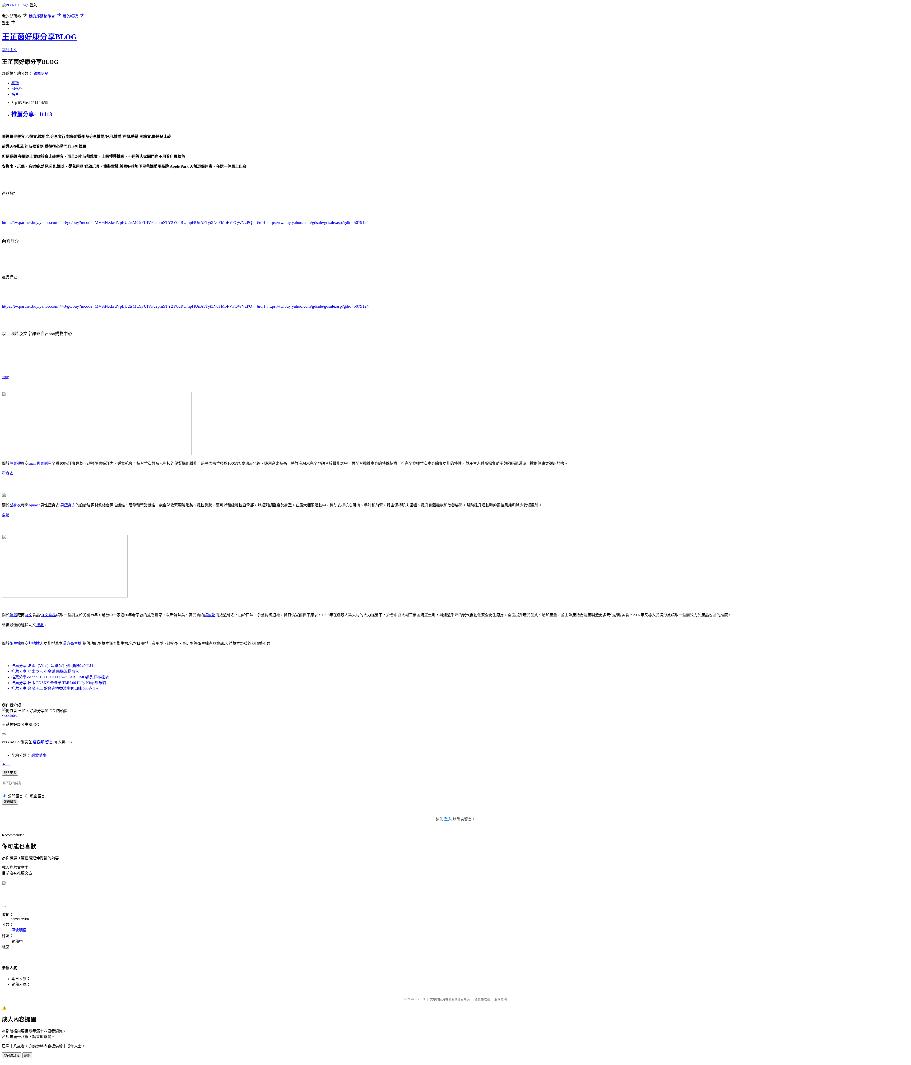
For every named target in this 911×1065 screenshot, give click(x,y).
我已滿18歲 (11, 1055)
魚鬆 (5, 515)
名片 (15, 94)
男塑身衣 (67, 505)
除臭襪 (15, 463)
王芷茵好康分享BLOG (39, 36)
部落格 (17, 89)
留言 (49, 742)
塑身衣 (7, 473)
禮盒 (40, 625)
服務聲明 (500, 999)
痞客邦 (38, 742)
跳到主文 (9, 50)
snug (5, 377)
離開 (27, 1055)
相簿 (15, 83)
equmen (34, 505)
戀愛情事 (38, 755)
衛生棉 (15, 643)
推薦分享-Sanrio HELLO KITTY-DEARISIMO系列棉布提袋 (60, 677)
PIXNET (420, 999)
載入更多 (10, 773)
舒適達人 (36, 643)
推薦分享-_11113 (31, 114)
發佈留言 (10, 802)
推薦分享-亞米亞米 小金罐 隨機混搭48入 (45, 671)
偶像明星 (40, 73)
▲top (6, 764)
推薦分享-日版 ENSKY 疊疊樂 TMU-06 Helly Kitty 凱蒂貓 (58, 683)
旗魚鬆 (209, 615)
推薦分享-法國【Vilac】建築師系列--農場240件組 (52, 666)
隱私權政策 (482, 999)
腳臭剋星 (44, 463)
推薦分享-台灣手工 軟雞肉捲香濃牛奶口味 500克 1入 (55, 688)
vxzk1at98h (10, 715)
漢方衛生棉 (72, 643)
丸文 (28, 615)
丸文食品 (48, 615)
